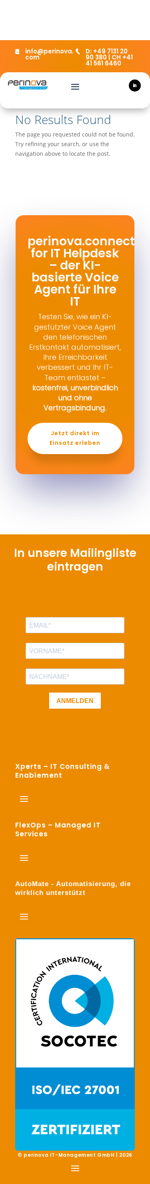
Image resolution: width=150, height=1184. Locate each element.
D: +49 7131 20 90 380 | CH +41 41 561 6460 (109, 57)
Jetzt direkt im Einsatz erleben (75, 438)
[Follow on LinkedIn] (135, 85)
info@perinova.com (49, 54)
